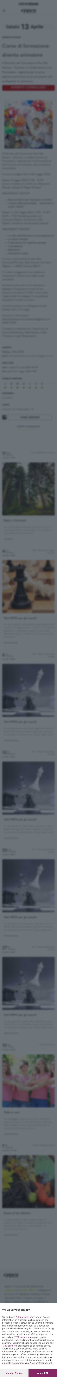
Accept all (42, 1373)
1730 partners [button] (21, 1317)
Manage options (14, 1373)
